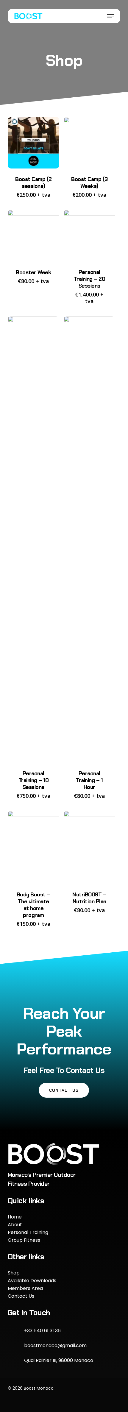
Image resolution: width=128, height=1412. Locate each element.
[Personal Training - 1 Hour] (89, 539)
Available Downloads (32, 1280)
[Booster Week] (33, 235)
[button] (110, 16)
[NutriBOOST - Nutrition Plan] (89, 847)
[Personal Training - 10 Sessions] (33, 539)
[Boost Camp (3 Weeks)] (89, 142)
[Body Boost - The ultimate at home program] (33, 847)
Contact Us (21, 1296)
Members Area (25, 1288)
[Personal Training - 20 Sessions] (89, 235)
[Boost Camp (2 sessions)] (33, 142)
